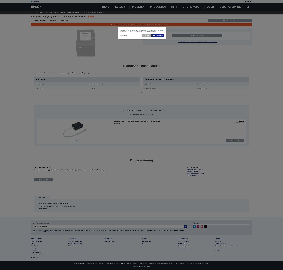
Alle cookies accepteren (158, 35)
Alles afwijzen (146, 35)
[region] (142, 33)
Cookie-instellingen (124, 35)
